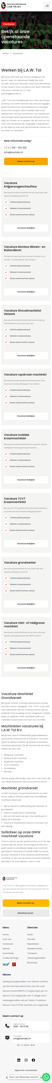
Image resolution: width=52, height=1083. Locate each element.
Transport (32, 953)
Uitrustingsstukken (36, 957)
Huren (30, 934)
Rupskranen (33, 943)
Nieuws (6, 948)
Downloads (8, 953)
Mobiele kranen (34, 948)
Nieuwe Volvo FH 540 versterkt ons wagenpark (25, 1005)
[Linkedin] (18, 1060)
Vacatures (8, 943)
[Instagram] (26, 1060)
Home (6, 934)
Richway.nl (41, 1077)
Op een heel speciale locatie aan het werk (24, 986)
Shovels (31, 939)
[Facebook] (33, 1060)
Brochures (32, 962)
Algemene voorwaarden (26, 1070)
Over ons (7, 939)
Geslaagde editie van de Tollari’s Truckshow (24, 1000)
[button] (47, 5)
